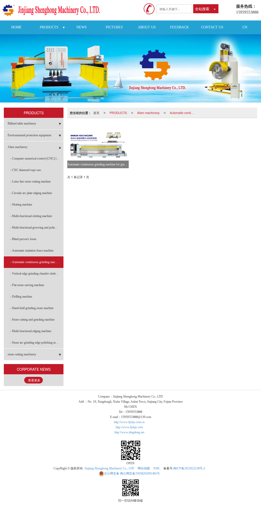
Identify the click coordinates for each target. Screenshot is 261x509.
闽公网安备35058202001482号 (132, 473)
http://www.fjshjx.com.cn (129, 422)
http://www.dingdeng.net (129, 432)
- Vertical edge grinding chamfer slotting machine (36, 273)
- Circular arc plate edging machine (31, 193)
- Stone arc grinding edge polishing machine (36, 342)
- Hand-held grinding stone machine (32, 308)
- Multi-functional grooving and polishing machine (36, 227)
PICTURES (114, 27)
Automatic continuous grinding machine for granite (183, 112)
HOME (16, 27)
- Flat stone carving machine (27, 285)
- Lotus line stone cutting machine (30, 181)
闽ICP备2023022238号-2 (189, 468)
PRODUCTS (49, 27)
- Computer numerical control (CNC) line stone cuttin (36, 158)
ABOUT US (147, 27)
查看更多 (34, 380)
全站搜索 (202, 8)
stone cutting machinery (22, 354)
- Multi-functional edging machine (30, 331)
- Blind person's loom (23, 239)
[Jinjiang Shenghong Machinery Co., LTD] (53, 10)
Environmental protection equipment (29, 135)
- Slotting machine (21, 204)
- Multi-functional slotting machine (31, 216)
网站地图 (144, 468)
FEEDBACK (179, 27)
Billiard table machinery (22, 123)
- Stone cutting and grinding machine (32, 319)
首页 (96, 112)
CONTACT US (212, 27)
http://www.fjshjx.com (129, 427)
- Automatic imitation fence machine (32, 250)
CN (244, 27)
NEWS (81, 27)
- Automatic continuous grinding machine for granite (36, 262)
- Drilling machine (21, 296)
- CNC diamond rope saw (25, 170)
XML (156, 468)
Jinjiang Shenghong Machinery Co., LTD (109, 468)
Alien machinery (148, 112)
